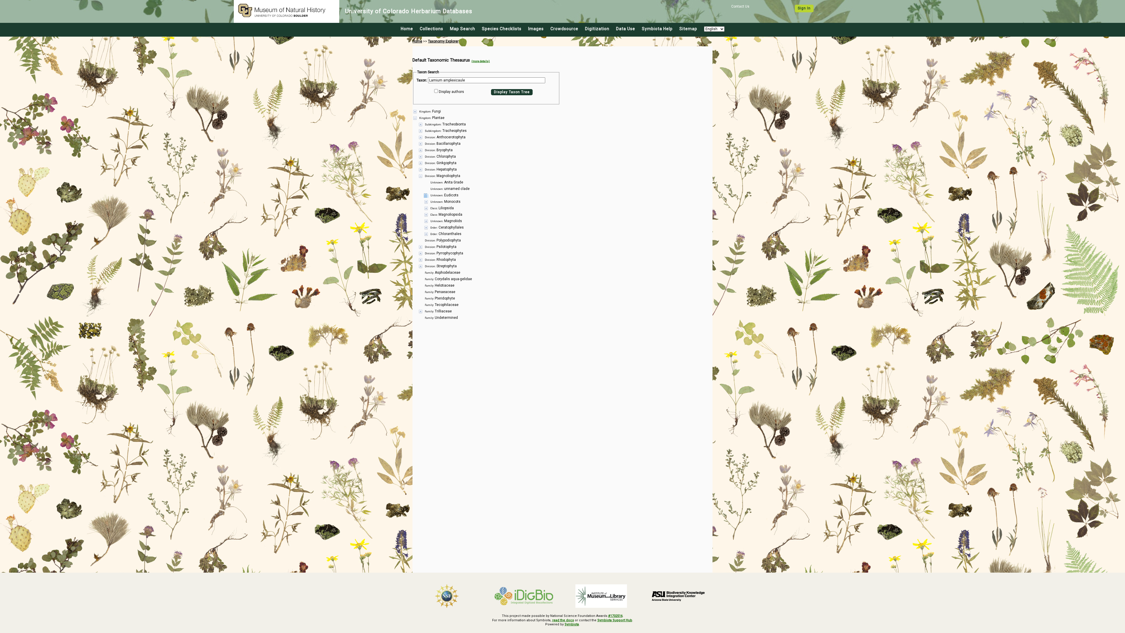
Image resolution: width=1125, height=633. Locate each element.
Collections (431, 28)
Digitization (597, 28)
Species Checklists (501, 28)
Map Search (462, 28)
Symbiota (572, 624)
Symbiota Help (657, 28)
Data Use (625, 28)
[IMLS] (601, 596)
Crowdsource (564, 28)
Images (536, 28)
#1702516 (615, 616)
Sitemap (688, 28)
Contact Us (740, 6)
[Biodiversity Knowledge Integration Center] (678, 596)
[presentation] (562, 214)
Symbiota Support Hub (614, 620)
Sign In (804, 8)
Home (407, 28)
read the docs (563, 620)
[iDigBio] (524, 596)
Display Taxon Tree (512, 92)
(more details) (480, 61)
